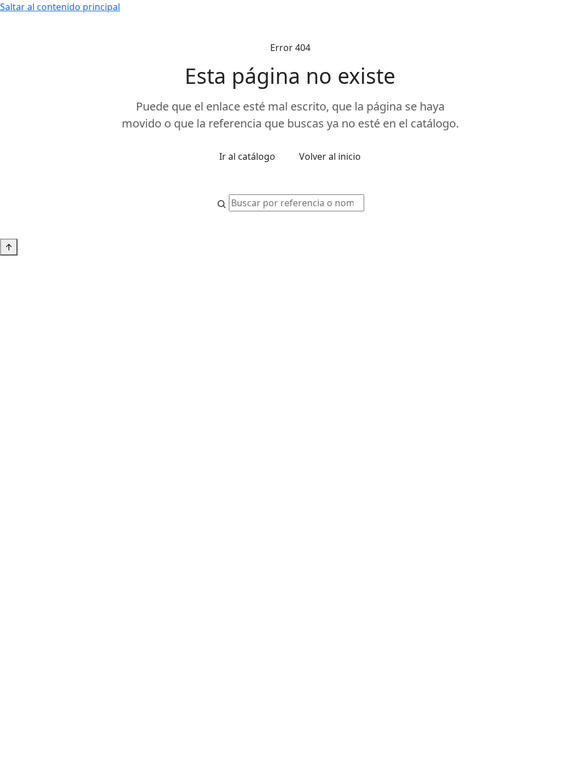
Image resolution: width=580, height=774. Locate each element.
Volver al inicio (330, 156)
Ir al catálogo (247, 156)
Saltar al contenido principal (60, 7)
